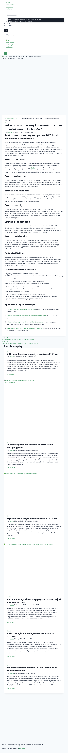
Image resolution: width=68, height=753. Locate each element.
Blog (8, 23)
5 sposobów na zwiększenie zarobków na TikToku (32, 518)
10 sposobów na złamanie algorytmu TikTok (21, 309)
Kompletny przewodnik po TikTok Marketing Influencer (24, 328)
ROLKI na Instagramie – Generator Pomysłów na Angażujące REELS (24, 19)
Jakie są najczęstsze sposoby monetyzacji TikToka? (33, 354)
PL (12, 35)
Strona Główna (12, 15)
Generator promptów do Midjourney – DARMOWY (20, 21)
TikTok (33, 168)
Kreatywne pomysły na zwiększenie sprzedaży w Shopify (20, 342)
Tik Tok (7, 122)
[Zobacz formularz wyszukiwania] (6, 30)
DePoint (22, 748)
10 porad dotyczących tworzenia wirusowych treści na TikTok (27, 316)
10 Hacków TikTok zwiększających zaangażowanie (18, 338)
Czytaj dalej (11, 374)
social (10, 132)
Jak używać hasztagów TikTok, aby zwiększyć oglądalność (25, 322)
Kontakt (9, 26)
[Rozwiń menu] (5, 53)
